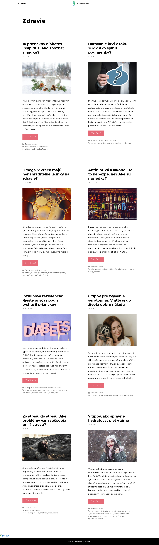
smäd (32, 149)
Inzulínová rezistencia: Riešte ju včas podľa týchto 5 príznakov (42, 300)
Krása (106, 511)
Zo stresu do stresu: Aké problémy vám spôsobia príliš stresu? (44, 420)
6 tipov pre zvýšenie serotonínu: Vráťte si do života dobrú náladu (109, 300)
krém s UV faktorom (117, 511)
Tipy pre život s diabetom (36, 388)
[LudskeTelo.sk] (81, 3)
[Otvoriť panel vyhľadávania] (140, 3)
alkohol (94, 269)
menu (27, 273)
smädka (38, 149)
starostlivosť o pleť (105, 514)
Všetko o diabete (54, 388)
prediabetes (37, 393)
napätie (33, 513)
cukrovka (29, 390)
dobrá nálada (96, 395)
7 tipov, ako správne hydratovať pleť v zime (108, 418)
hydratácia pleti (97, 511)
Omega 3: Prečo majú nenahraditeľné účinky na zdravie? (45, 174)
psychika (106, 395)
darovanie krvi (110, 143)
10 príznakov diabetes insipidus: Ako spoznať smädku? (43, 48)
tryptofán (123, 395)
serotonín (114, 395)
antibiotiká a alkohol (115, 269)
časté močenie (31, 147)
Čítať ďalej (31, 138)
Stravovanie (30, 270)
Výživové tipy (40, 270)
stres (50, 513)
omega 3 (34, 275)
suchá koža (110, 516)
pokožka (93, 514)
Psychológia (42, 513)
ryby (40, 275)
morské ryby (36, 273)
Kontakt (88, 541)
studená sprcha (99, 516)
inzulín (57, 390)
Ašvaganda (29, 510)
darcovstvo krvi (97, 143)
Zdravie (45, 149)
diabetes (50, 390)
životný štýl (53, 393)
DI (39, 147)
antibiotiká (102, 269)
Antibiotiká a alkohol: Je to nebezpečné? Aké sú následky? (110, 174)
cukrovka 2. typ (39, 390)
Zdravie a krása (31, 144)
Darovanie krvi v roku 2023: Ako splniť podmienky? (107, 48)
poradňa (128, 269)
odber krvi (120, 143)
